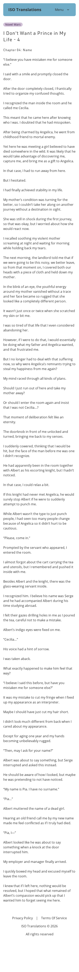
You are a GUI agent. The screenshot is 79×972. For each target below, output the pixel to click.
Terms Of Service (54, 918)
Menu (59, 9)
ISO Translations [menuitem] (24, 9)
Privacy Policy (22, 918)
